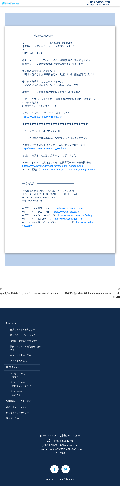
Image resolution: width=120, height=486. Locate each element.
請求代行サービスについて (22, 335)
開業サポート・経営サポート (23, 329)
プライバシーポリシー (18, 412)
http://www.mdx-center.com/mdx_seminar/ (44, 148)
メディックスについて (18, 407)
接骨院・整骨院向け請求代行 (23, 341)
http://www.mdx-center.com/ (69, 208)
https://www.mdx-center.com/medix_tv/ (42, 116)
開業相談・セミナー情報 (19, 401)
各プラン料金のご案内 (20, 355)
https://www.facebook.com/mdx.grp (76, 215)
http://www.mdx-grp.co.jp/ (66, 212)
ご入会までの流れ (18, 361)
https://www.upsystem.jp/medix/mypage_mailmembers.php (52, 166)
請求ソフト (13, 367)
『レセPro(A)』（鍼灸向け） (17, 393)
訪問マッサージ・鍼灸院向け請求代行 (25, 348)
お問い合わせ (14, 418)
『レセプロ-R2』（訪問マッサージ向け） (21, 384)
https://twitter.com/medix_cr (68, 219)
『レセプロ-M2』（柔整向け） (18, 375)
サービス (11, 323)
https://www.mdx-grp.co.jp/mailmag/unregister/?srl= (69, 169)
